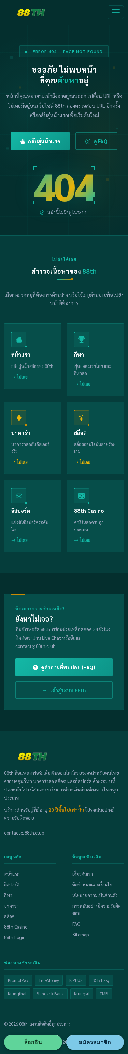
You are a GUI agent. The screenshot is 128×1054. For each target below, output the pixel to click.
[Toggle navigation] (116, 12)
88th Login (15, 937)
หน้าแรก (12, 874)
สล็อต (9, 916)
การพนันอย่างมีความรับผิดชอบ (96, 910)
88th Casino (15, 927)
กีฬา (8, 895)
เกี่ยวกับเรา (82, 874)
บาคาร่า (11, 906)
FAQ (76, 924)
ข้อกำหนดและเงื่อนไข (92, 885)
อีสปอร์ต (11, 885)
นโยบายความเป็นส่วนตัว (95, 895)
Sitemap (80, 934)
